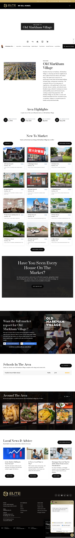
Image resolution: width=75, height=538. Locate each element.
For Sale (7, 143)
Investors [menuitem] (22, 508)
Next (70, 413)
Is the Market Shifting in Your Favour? (13, 463)
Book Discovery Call (65, 1)
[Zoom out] (73, 41)
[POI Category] (27, 41)
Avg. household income (30, 119)
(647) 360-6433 (10, 504)
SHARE (17, 404)
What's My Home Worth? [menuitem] (42, 510)
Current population (12, 119)
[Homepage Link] (17, 5)
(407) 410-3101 (13, 506)
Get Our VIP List (37, 286)
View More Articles (64, 442)
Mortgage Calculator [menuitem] (41, 512)
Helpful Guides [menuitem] (40, 506)
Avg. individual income (64, 119)
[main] (37, 243)
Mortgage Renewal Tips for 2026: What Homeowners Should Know (60, 464)
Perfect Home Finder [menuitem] (42, 508)
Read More (9, 476)
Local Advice (57, 46)
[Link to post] (14, 453)
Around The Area (49, 46)
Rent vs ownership (46, 119)
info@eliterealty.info (7, 510)
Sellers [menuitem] (21, 506)
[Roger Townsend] (2, 46)
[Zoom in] (73, 39)
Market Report (35, 46)
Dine (67, 396)
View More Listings (64, 143)
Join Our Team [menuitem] (40, 505)
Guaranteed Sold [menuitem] (23, 510)
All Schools (65, 365)
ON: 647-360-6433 (53, 1)
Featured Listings (26, 46)
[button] (6, 528)
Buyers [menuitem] (21, 505)
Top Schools (42, 46)
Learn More (18, 46)
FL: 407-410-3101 (42, 1)
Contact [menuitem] (21, 512)
